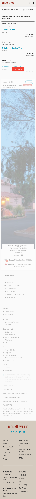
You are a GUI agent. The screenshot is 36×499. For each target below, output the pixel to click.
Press (5, 459)
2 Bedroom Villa (8, 30)
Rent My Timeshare (9, 483)
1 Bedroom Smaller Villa (12, 48)
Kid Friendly (23, 485)
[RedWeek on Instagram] (16, 432)
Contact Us (6, 452)
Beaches (22, 478)
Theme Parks (23, 491)
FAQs (21, 458)
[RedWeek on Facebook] (12, 432)
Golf (20, 481)
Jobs (4, 456)
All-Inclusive (23, 475)
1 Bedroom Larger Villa (11, 66)
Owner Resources (25, 455)
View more (18, 69)
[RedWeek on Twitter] (20, 432)
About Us (6, 444)
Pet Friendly (23, 488)
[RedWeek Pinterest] (24, 432)
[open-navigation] (33, 3)
